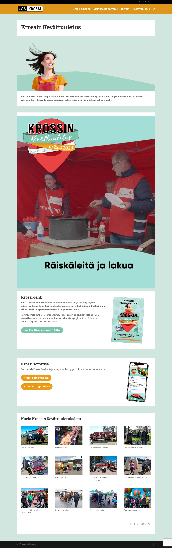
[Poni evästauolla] (34, 444)
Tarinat (125, 9)
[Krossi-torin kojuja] (103, 507)
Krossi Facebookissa (36, 377)
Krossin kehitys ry (145, 2)
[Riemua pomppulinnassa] (137, 507)
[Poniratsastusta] (68, 444)
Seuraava (145, 523)
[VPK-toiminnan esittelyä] (103, 444)
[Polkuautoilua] (68, 474)
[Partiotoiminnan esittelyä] (137, 444)
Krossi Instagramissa (37, 386)
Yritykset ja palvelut (106, 9)
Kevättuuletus (141, 9)
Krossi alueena (82, 9)
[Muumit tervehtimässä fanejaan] (137, 474)
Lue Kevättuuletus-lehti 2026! (42, 330)
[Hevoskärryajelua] (68, 507)
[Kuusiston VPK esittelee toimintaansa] (103, 474)
